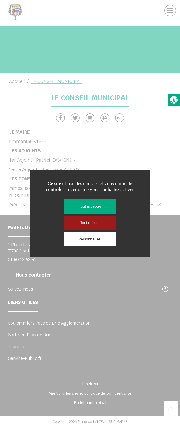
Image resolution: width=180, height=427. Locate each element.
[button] (174, 100)
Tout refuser (90, 223)
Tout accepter (90, 206)
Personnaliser (89, 239)
